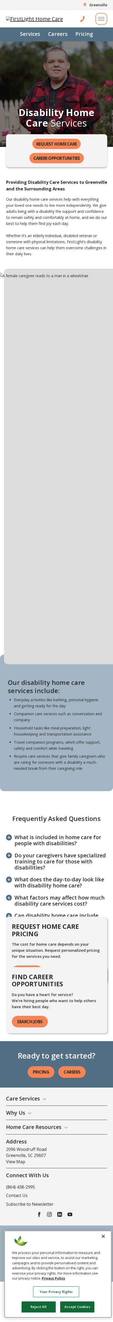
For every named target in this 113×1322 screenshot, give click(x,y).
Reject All (38, 1306)
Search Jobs (30, 1022)
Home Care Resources (33, 1127)
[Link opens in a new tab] (39, 1214)
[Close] (103, 1236)
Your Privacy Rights (56, 1291)
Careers (58, 33)
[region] (58, 1274)
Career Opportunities (56, 158)
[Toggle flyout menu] (101, 19)
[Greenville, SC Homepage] (34, 19)
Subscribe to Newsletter (30, 1204)
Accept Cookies (77, 1306)
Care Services (23, 1098)
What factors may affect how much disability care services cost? (59, 901)
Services (30, 33)
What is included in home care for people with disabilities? (57, 840)
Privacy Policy (53, 1278)
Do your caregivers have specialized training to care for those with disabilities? (60, 861)
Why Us (15, 1112)
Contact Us (17, 1195)
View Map (15, 1162)
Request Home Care (56, 144)
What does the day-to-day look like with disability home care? (59, 882)
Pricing (84, 33)
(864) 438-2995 (20, 1187)
